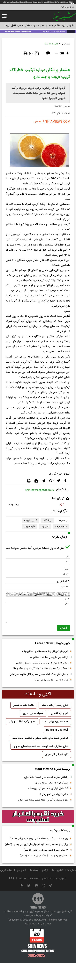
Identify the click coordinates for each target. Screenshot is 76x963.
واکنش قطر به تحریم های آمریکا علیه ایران (46, 777)
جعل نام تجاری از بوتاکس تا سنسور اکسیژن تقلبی (42, 663)
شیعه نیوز (30, 526)
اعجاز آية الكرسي (59, 713)
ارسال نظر (57, 511)
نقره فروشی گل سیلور (56, 754)
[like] (38, 505)
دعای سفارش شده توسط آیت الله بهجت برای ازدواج (41, 746)
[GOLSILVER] (38, 816)
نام (67, 556)
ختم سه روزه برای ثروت (55, 721)
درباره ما (71, 870)
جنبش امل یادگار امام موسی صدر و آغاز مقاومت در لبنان (39, 674)
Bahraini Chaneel (57, 730)
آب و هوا (21, 870)
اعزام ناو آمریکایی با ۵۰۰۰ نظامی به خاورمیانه (45, 651)
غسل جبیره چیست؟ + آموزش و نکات (44, 856)
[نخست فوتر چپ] (38, 942)
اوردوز (45, 526)
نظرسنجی (47, 878)
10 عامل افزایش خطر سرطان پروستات (48, 788)
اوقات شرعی (6, 870)
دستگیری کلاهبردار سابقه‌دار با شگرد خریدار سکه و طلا (40, 668)
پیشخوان (65, 44)
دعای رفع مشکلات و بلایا (22, 721)
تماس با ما (57, 870)
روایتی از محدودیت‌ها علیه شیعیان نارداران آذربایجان (36, 844)
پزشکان (47, 520)
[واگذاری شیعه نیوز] (38, 31)
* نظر (66, 599)
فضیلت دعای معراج (33, 713)
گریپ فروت (30, 520)
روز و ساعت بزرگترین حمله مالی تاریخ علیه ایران (43, 800)
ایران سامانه (30, 924)
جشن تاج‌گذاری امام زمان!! (54, 794)
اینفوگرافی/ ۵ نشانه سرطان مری (51, 783)
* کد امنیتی (63, 581)
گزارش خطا (58, 498)
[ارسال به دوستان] (31, 53)
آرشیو (45, 870)
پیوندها (34, 870)
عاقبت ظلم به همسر (23, 705)
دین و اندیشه (51, 44)
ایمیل (66, 569)
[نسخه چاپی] (25, 53)
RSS (11, 878)
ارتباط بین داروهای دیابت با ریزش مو (49, 657)
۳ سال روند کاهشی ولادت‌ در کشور (46, 850)
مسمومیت (61, 526)
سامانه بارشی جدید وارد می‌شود (51, 680)
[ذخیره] (37, 53)
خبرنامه (22, 878)
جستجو (34, 878)
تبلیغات (60, 878)
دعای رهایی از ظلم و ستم (55, 705)
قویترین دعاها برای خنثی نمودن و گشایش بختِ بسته (40, 738)
